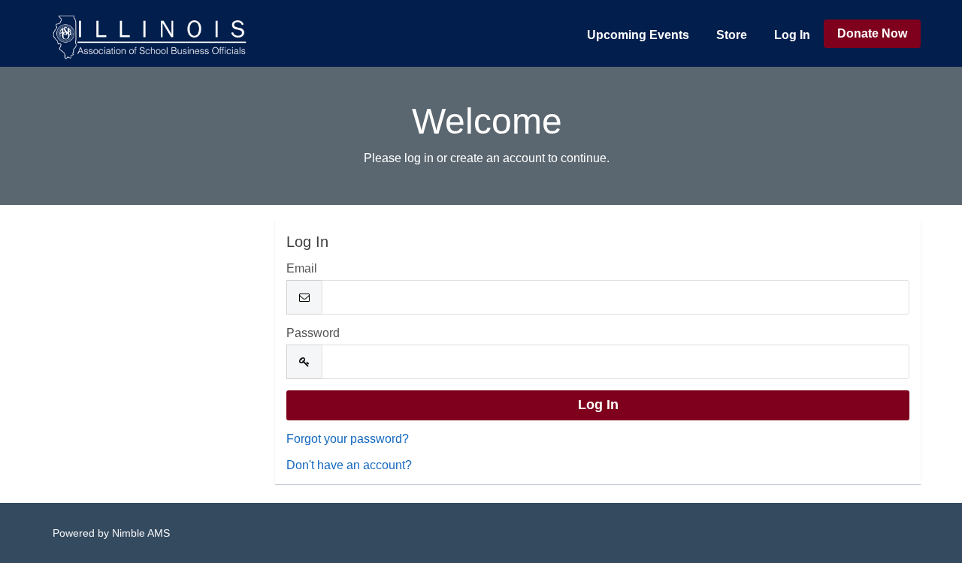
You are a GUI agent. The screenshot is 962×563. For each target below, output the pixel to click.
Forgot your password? (347, 438)
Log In (792, 35)
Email (301, 268)
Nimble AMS (141, 533)
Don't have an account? (349, 465)
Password (313, 333)
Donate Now (872, 33)
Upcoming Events (638, 35)
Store (731, 35)
